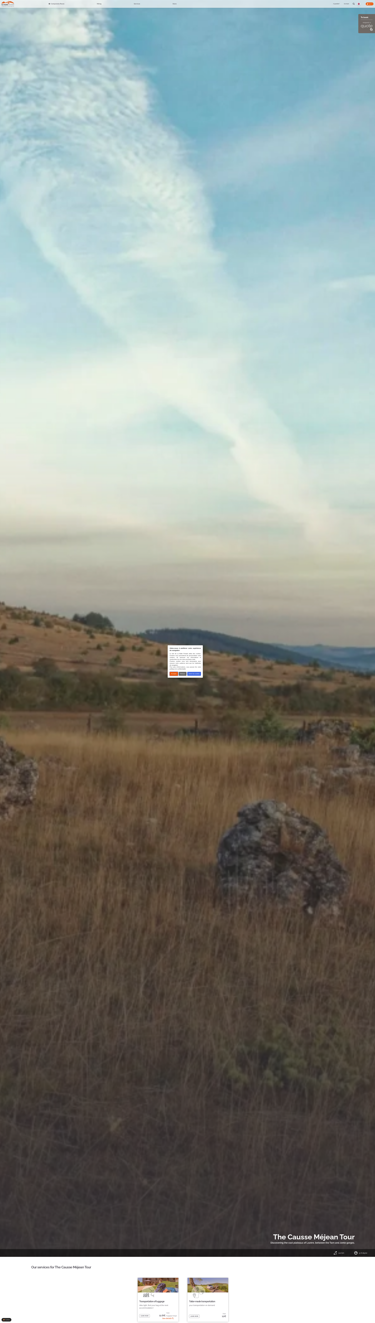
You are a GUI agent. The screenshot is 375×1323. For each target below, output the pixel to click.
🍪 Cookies (6, 1319)
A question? (336, 3)
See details (166, 1318)
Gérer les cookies (194, 673)
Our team (346, 3)
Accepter (174, 673)
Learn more (145, 1316)
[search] (353, 4)
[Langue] (358, 3)
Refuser (182, 673)
